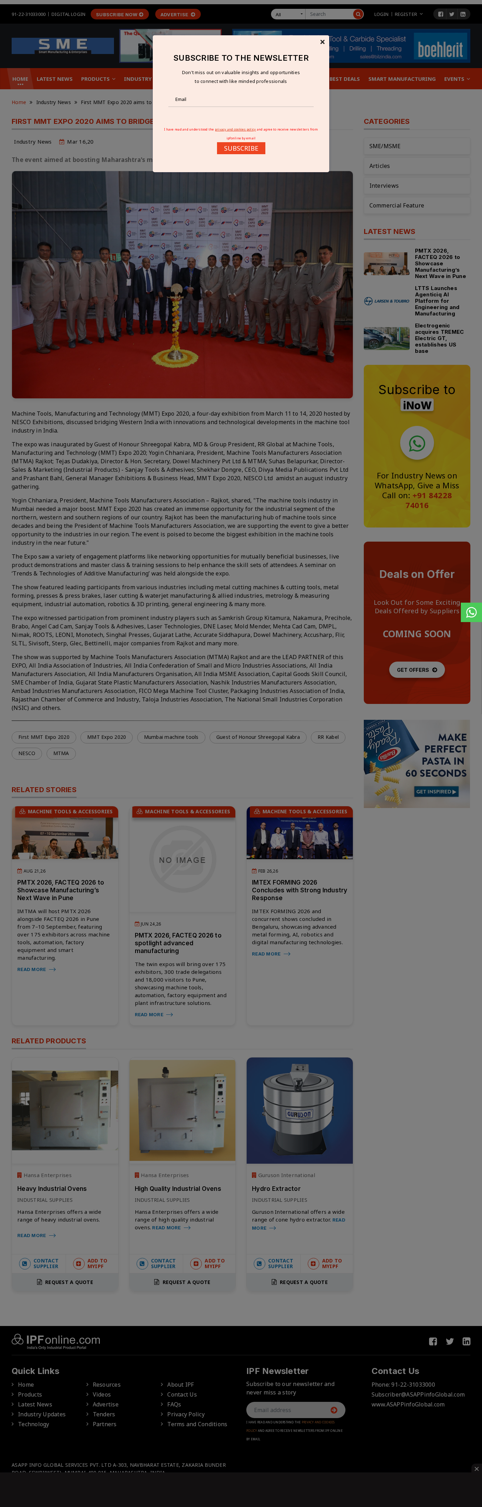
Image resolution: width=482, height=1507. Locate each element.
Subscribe (241, 148)
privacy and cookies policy (235, 129)
